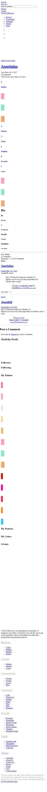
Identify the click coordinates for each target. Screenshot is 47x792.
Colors (3, 141)
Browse (9, 17)
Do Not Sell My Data (9, 781)
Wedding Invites (12, 731)
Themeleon (10, 744)
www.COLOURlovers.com (27, 288)
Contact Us (10, 762)
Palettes (3, 87)
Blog (8, 685)
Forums (9, 678)
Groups (8, 681)
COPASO (9, 748)
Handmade (10, 720)
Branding (9, 718)
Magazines (10, 725)
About (5, 752)
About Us (9, 760)
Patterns (4, 131)
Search (3, 9)
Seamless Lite (11, 741)
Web (7, 706)
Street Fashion (11, 727)
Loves (3, 171)
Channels (9, 21)
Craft (8, 695)
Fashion (9, 699)
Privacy (9, 764)
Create (3, 11)
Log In (3, 2)
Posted (9, 271)
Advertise (9, 758)
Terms (8, 767)
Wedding (9, 708)
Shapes (8, 654)
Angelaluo (9, 66)
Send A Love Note (8, 61)
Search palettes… (7, 6)
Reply (3, 261)
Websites (9, 729)
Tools (8, 26)
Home (8, 702)
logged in (14, 334)
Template (4, 151)
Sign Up (4, 4)
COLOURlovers (7, 13)
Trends (8, 24)
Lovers (8, 683)
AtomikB (15, 288)
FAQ (8, 769)
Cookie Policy (11, 771)
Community (10, 19)
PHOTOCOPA (12, 746)
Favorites (4, 161)
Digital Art (10, 697)
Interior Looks (11, 723)
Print (7, 704)
